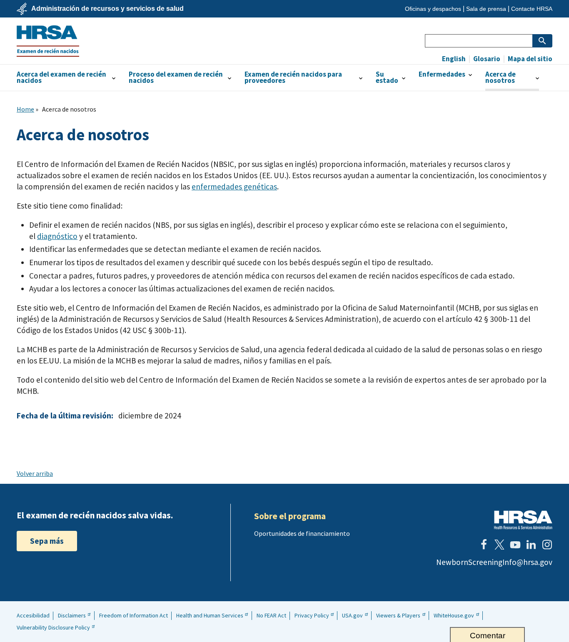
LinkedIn (531, 544)
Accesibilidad (33, 615)
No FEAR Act (271, 615)
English (454, 58)
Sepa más (47, 541)
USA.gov (352, 615)
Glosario (486, 59)
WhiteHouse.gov (454, 615)
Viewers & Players (398, 615)
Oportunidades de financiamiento (302, 533)
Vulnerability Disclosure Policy (53, 627)
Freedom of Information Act (133, 615)
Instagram (547, 544)
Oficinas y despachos (433, 8)
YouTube (515, 544)
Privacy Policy (311, 615)
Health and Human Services (209, 615)
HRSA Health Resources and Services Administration (523, 519)
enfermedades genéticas (234, 187)
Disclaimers (72, 615)
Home (25, 109)
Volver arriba (35, 473)
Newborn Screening (48, 40)
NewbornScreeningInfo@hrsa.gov (494, 562)
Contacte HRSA (531, 8)
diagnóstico (57, 236)
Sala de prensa (486, 8)
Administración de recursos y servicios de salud (107, 8)
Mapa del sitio (529, 59)
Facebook (483, 544)
